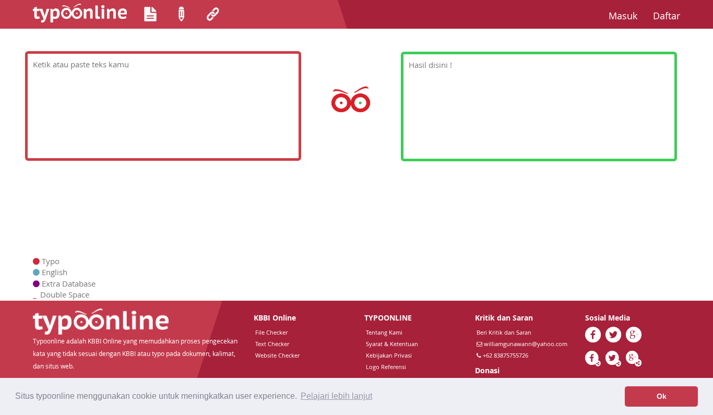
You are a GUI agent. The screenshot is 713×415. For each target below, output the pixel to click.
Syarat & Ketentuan (392, 344)
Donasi (487, 370)
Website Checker (277, 355)
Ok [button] (662, 396)
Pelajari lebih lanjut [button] (336, 396)
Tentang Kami (384, 332)
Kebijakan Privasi (389, 355)
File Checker (271, 332)
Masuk (627, 15)
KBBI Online (275, 318)
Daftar (670, 15)
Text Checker (272, 344)
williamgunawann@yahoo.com (525, 344)
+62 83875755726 (504, 355)
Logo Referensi (386, 367)
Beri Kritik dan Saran (504, 332)
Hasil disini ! (430, 65)
